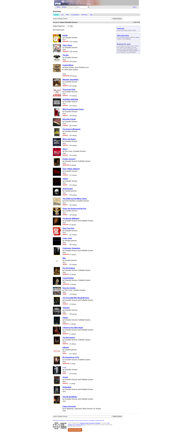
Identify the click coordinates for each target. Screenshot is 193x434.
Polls (67, 14)
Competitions (75, 14)
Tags (91, 14)
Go (71, 26)
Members (85, 14)
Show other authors (71, 69)
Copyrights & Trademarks (95, 420)
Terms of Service (79, 420)
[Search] (88, 7)
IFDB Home (56, 420)
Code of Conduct (70, 420)
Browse (64, 7)
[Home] (96, 3)
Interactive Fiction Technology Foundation (90, 423)
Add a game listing (123, 35)
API (103, 420)
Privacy (86, 420)
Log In (134, 7)
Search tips (120, 28)
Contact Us (62, 420)
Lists (62, 14)
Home (58, 7)
